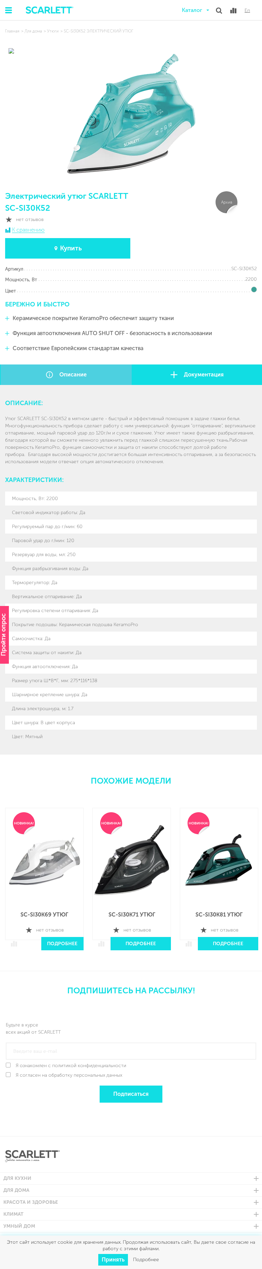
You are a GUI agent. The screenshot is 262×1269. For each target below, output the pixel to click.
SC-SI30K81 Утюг (219, 914)
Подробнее (62, 944)
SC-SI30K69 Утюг (44, 914)
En (247, 10)
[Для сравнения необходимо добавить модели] (233, 11)
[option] (44, 879)
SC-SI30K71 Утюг (131, 914)
